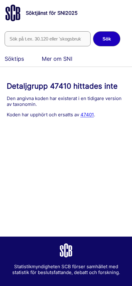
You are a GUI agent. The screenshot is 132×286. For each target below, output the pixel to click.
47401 (87, 115)
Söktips (14, 59)
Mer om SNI (57, 59)
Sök (107, 38)
